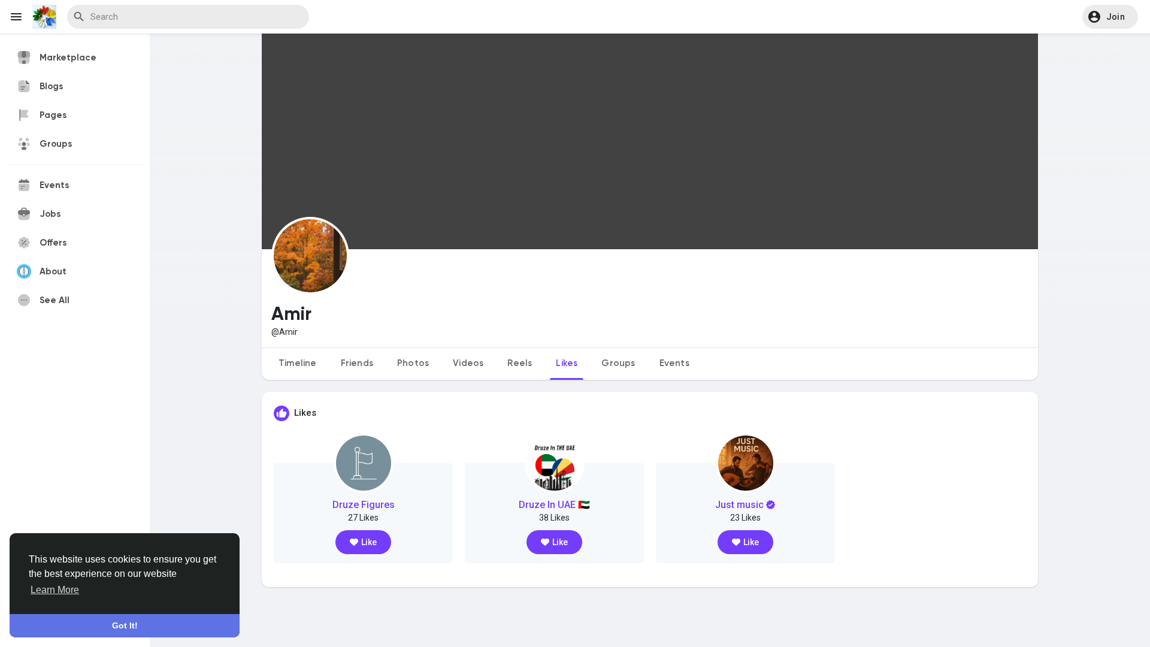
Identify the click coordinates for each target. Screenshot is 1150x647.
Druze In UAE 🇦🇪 (554, 504)
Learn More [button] (55, 590)
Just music (739, 504)
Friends (357, 363)
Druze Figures (363, 504)
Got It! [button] (125, 625)
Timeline (298, 363)
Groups (618, 363)
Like (369, 542)
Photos (413, 363)
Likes (566, 363)
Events (674, 363)
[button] (1110, 17)
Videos (468, 363)
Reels (519, 363)
